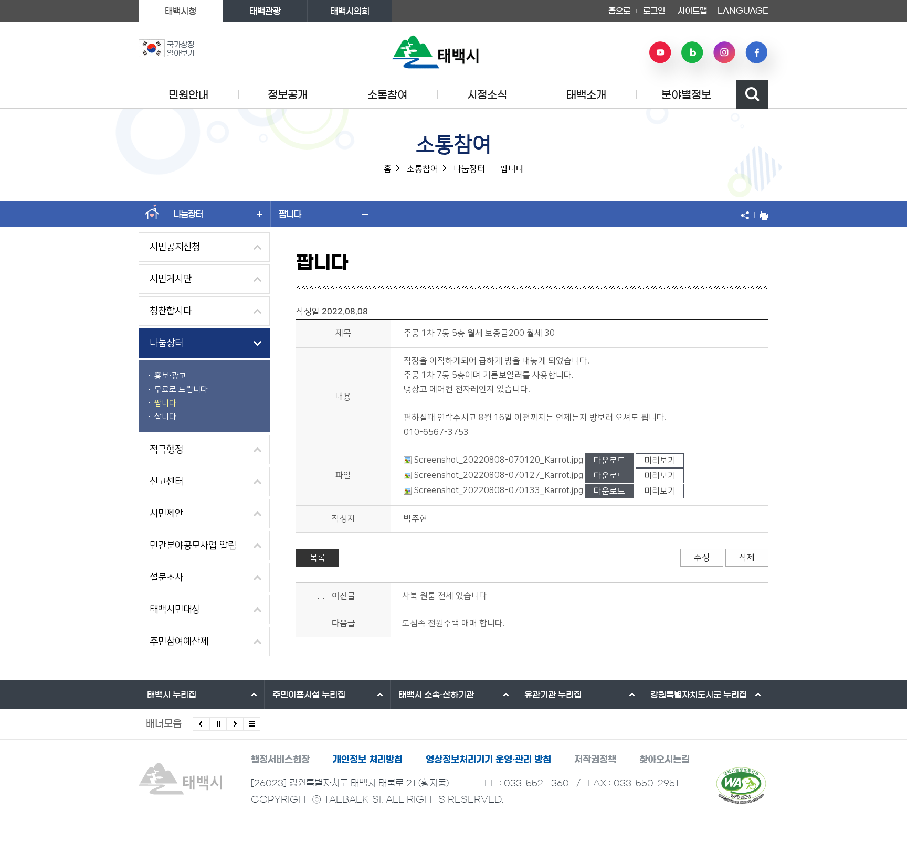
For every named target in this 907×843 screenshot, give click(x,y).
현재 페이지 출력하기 (761, 215)
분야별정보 (686, 95)
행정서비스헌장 (280, 759)
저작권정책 (595, 759)
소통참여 (387, 95)
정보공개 (288, 95)
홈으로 (619, 11)
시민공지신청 (175, 247)
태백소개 (586, 95)
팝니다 (290, 214)
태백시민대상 (175, 609)
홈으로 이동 (152, 214)
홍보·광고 (170, 375)
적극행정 (166, 449)
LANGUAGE (743, 7)
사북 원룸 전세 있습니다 (444, 596)
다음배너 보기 (235, 724)
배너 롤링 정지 (218, 724)
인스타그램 (724, 52)
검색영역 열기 (752, 94)
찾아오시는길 (664, 759)
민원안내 (188, 95)
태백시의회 (350, 11)
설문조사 (166, 577)
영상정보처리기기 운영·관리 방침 (488, 759)
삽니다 (165, 416)
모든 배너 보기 (251, 724)
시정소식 (487, 95)
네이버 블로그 (692, 52)
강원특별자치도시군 (698, 694)
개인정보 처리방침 (368, 759)
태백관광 (265, 11)
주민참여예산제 (179, 641)
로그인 (654, 11)
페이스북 (756, 52)
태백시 (171, 694)
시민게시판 (171, 279)
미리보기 (660, 460)
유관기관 (553, 694)
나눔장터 (188, 214)
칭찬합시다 (171, 311)
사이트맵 (692, 11)
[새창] (741, 785)
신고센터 (166, 481)
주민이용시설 (308, 694)
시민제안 (166, 513)
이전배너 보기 (201, 724)
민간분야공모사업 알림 (193, 545)
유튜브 (660, 52)
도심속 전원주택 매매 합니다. (453, 623)
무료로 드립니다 (181, 389)
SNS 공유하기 (747, 215)
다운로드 (609, 460)
